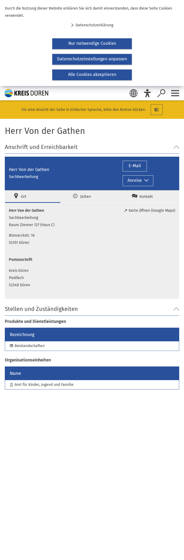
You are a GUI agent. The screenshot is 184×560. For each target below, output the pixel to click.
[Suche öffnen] (161, 93)
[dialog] (92, 43)
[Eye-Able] (147, 93)
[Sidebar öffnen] (175, 93)
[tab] (32, 196)
